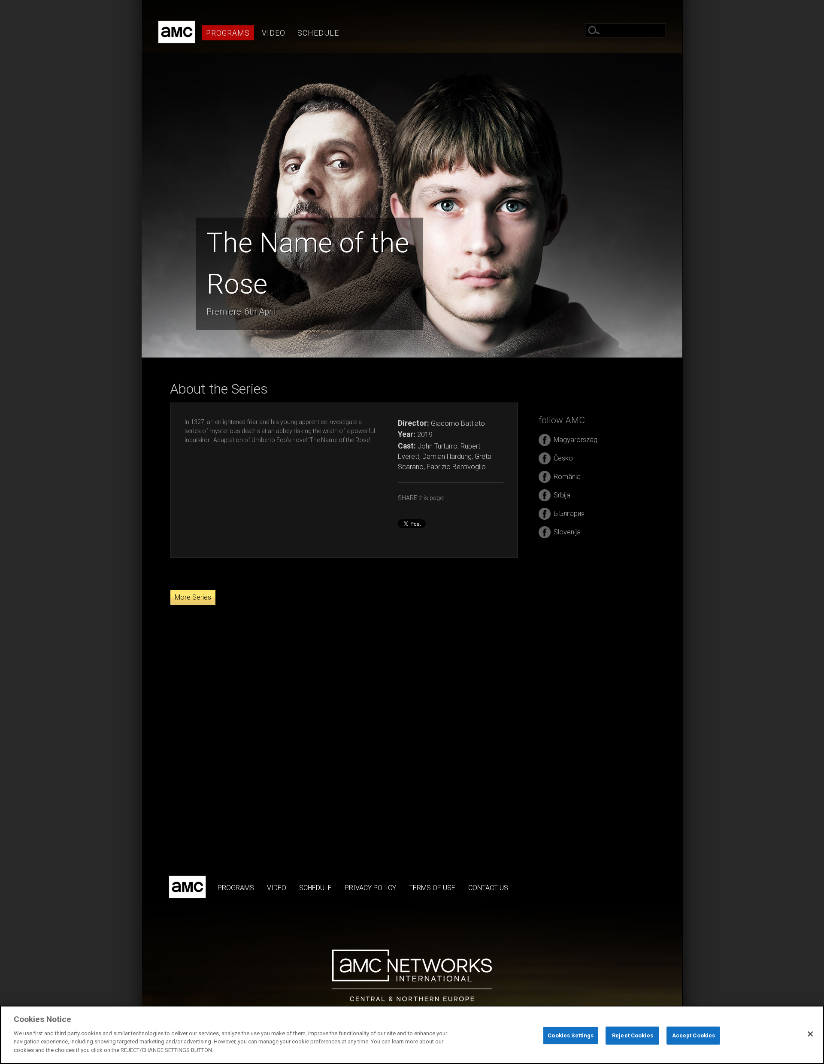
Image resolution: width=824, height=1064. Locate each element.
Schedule (318, 33)
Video (273, 33)
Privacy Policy (370, 888)
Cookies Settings (571, 1035)
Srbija (562, 495)
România (567, 477)
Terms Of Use (432, 888)
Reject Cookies (632, 1035)
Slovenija (567, 532)
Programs (228, 33)
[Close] (810, 1034)
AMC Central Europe (176, 32)
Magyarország (575, 440)
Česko (563, 458)
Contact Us (488, 888)
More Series (193, 597)
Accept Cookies (693, 1035)
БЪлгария (569, 513)
